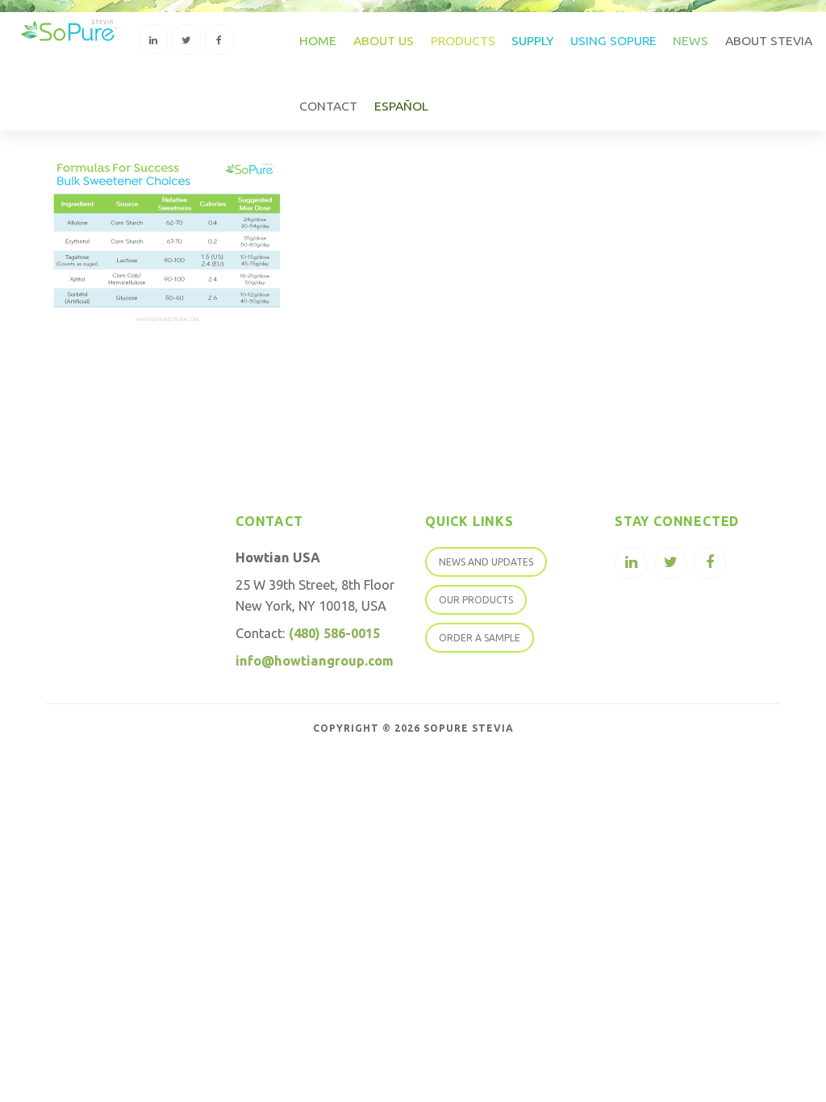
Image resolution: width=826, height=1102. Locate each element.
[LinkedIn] (153, 39)
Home (317, 40)
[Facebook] (219, 39)
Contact (328, 105)
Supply (532, 40)
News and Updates (486, 562)
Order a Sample (479, 637)
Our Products (476, 600)
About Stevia (768, 40)
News (690, 40)
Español (401, 105)
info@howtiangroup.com (315, 660)
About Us (383, 40)
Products (463, 40)
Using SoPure (613, 40)
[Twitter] (186, 39)
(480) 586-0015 (334, 633)
